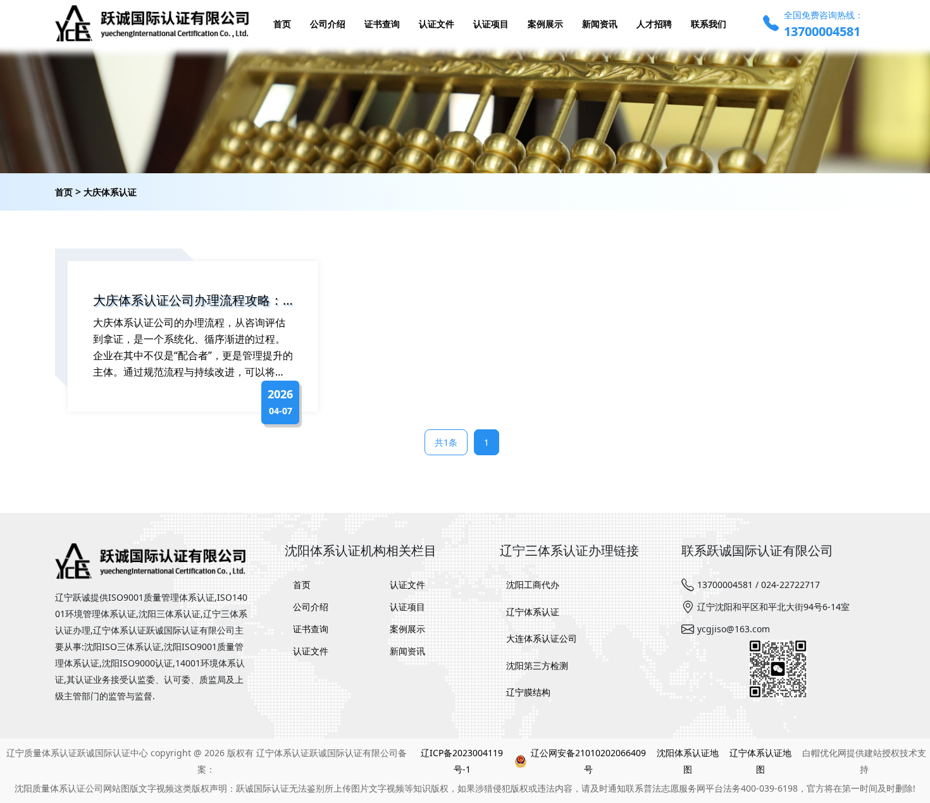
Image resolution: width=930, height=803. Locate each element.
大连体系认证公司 (541, 638)
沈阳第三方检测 (537, 665)
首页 (64, 192)
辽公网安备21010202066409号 (588, 761)
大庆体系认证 (110, 192)
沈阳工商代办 (532, 585)
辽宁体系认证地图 (760, 761)
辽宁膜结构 (528, 692)
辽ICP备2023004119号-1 (462, 761)
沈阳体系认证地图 (688, 761)
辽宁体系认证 (532, 612)
